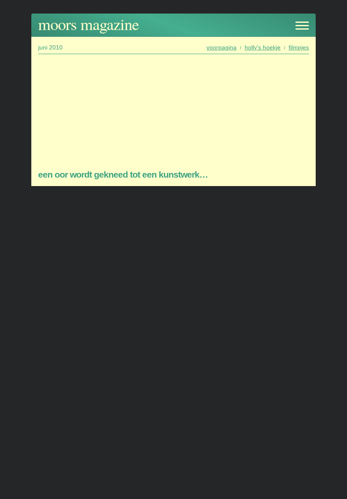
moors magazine (88, 24)
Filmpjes (299, 47)
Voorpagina (222, 47)
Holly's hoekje (263, 47)
